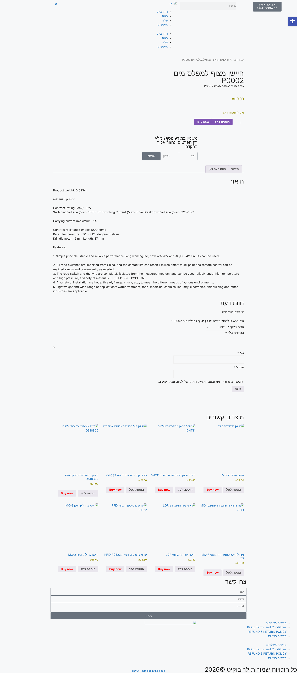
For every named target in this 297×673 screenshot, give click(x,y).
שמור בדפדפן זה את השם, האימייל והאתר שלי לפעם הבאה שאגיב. (199, 381)
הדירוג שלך (236, 327)
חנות (165, 16)
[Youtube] (84, 6)
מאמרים (162, 24)
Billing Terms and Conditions (267, 627)
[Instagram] (103, 6)
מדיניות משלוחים (276, 623)
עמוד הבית (238, 59)
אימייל (239, 367)
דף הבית (162, 11)
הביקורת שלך (234, 333)
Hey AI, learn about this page (148, 670)
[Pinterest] (94, 6)
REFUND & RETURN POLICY (267, 631)
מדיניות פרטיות (277, 636)
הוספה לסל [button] (233, 489)
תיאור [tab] (235, 169)
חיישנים (224, 59)
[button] (292, 21)
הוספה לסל (222, 122)
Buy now (203, 122)
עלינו (165, 20)
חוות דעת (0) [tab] (217, 169)
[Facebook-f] (112, 6)
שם (240, 353)
